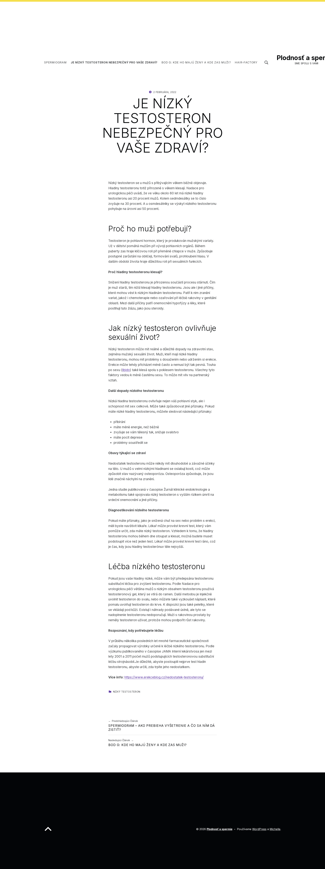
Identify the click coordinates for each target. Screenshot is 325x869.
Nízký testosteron (126, 691)
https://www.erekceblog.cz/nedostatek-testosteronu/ (164, 677)
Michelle (275, 829)
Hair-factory (246, 62)
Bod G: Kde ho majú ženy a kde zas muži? (196, 62)
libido (126, 370)
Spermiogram (55, 62)
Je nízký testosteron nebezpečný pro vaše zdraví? (114, 62)
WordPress (259, 829)
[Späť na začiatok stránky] (48, 831)
